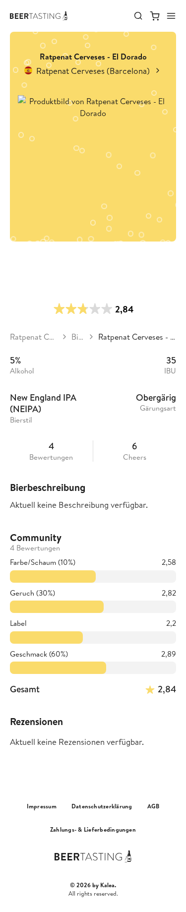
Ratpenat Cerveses (34, 336)
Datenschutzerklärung (101, 806)
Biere (77, 336)
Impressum (42, 806)
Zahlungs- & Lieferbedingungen (93, 830)
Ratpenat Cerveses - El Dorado (137, 336)
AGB (153, 806)
